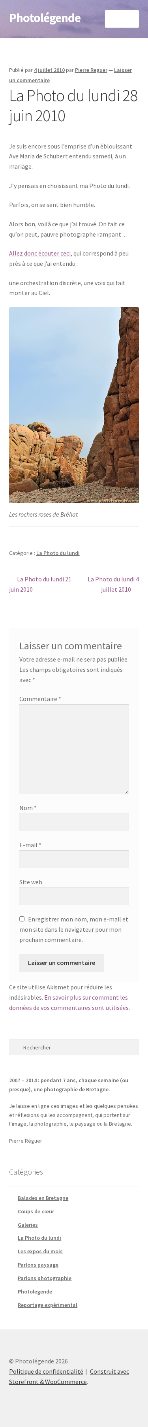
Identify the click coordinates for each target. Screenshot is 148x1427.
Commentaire (40, 699)
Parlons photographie (44, 1278)
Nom (28, 808)
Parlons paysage (38, 1264)
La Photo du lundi (58, 553)
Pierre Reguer (91, 69)
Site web (30, 882)
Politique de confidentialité (46, 1371)
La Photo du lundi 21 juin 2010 (40, 584)
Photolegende (35, 1291)
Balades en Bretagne (43, 1197)
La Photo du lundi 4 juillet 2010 (113, 584)
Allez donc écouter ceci (40, 253)
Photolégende (45, 18)
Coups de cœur (36, 1211)
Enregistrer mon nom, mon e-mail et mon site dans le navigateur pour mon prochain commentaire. (73, 929)
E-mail (30, 845)
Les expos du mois (40, 1251)
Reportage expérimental (47, 1305)
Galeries (28, 1224)
